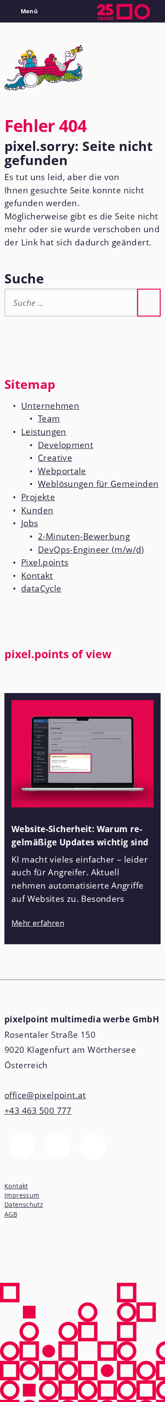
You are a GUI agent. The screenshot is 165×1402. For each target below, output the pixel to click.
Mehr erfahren (37, 923)
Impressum (21, 1195)
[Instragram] (57, 1146)
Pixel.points (45, 562)
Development (65, 445)
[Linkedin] (92, 1146)
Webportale (62, 471)
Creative (55, 458)
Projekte (38, 497)
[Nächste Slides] (152, 679)
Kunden (37, 510)
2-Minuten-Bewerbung (84, 536)
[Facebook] (22, 1146)
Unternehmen (50, 405)
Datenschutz (23, 1204)
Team (49, 418)
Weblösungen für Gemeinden (98, 484)
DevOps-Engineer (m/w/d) (91, 549)
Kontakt (37, 575)
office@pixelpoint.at (45, 1095)
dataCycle (41, 588)
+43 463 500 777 (38, 1110)
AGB (10, 1214)
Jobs (29, 523)
